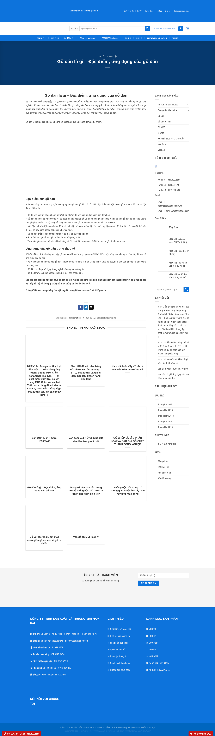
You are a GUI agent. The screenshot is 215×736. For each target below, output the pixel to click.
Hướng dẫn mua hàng (120, 670)
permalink (112, 318)
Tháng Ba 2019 (165, 421)
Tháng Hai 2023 (165, 410)
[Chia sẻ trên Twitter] (86, 307)
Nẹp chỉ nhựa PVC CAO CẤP (171, 138)
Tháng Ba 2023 (165, 404)
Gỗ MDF (161, 127)
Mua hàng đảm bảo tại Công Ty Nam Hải (84, 11)
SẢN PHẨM (68, 38)
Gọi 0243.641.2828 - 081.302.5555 (23, 733)
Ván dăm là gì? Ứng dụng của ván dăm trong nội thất (86, 440)
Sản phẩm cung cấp (119, 642)
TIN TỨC (128, 38)
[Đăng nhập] (180, 28)
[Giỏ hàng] (187, 28)
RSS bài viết (163, 467)
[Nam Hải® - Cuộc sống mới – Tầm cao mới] (45, 28)
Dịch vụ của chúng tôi (120, 636)
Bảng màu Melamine (87, 38)
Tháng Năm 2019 (166, 415)
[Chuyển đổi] (188, 104)
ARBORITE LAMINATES (159, 670)
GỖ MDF (152, 649)
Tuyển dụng (149, 11)
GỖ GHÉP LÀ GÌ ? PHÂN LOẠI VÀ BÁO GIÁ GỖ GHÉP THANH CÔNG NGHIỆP (127, 441)
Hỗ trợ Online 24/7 (202, 733)
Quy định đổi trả (117, 649)
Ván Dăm (162, 144)
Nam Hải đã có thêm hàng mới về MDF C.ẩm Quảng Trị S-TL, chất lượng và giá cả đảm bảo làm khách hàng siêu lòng (85, 372)
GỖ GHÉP (153, 642)
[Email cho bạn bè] (91, 307)
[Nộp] (147, 28)
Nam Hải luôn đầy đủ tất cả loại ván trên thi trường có (127, 368)
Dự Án (139, 11)
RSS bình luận (164, 472)
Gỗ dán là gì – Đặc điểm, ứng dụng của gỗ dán (44, 489)
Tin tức (159, 11)
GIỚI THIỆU (55, 38)
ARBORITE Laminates (110, 38)
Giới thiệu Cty (129, 11)
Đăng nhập (163, 461)
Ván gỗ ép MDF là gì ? (86, 537)
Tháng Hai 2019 (165, 427)
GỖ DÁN (152, 636)
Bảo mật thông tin (118, 656)
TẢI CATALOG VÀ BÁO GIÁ (157, 38)
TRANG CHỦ (41, 38)
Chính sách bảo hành (120, 663)
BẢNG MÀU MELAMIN (158, 663)
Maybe (161, 133)
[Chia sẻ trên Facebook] (80, 307)
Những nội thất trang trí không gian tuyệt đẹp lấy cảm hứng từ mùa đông (127, 490)
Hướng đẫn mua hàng (181, 11)
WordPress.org (165, 478)
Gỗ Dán (161, 116)
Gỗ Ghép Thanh (165, 121)
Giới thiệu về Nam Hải (120, 629)
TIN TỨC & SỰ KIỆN (107, 57)
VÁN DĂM (153, 656)
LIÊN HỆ (139, 38)
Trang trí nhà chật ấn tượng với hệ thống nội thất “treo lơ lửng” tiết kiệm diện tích (86, 490)
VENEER (175, 38)
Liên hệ (167, 11)
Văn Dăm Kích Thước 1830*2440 (44, 440)
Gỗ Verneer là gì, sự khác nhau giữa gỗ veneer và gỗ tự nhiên (44, 540)
